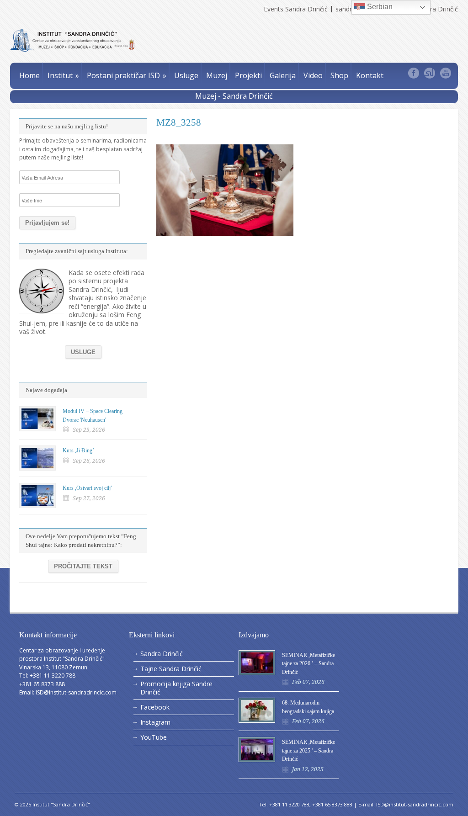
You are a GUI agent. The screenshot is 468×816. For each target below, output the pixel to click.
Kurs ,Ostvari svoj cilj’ (87, 488)
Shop (339, 75)
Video (313, 75)
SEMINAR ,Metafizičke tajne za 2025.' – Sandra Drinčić (308, 750)
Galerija (283, 75)
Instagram (155, 722)
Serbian (379, 7)
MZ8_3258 (178, 122)
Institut (63, 75)
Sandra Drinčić (161, 653)
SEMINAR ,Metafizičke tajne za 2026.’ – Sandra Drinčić (308, 663)
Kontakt (369, 75)
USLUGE (83, 352)
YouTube (153, 737)
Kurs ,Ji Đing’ (78, 450)
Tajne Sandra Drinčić (171, 668)
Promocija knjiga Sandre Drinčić (176, 687)
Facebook (155, 707)
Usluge (186, 75)
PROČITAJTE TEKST (83, 566)
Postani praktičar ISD (126, 75)
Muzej (216, 75)
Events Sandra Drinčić (296, 9)
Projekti (248, 75)
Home (29, 75)
